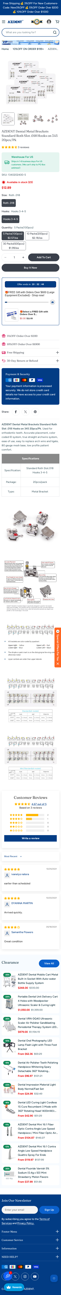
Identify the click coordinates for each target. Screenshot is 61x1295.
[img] (12, 869)
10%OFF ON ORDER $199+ (28, 49)
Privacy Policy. (25, 1223)
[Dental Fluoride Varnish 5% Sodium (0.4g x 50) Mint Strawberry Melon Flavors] (9, 1175)
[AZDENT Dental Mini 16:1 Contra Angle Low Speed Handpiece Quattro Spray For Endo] (9, 1153)
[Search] (55, 32)
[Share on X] (25, 412)
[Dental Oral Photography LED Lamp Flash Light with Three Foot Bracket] (9, 1047)
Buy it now (30, 267)
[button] (10, 147)
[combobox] (30, 32)
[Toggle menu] (4, 22)
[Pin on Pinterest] (35, 412)
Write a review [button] (30, 838)
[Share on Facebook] (16, 412)
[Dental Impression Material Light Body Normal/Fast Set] (9, 1089)
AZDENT (29, 1288)
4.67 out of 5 (39, 804)
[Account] (49, 22)
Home (5, 49)
